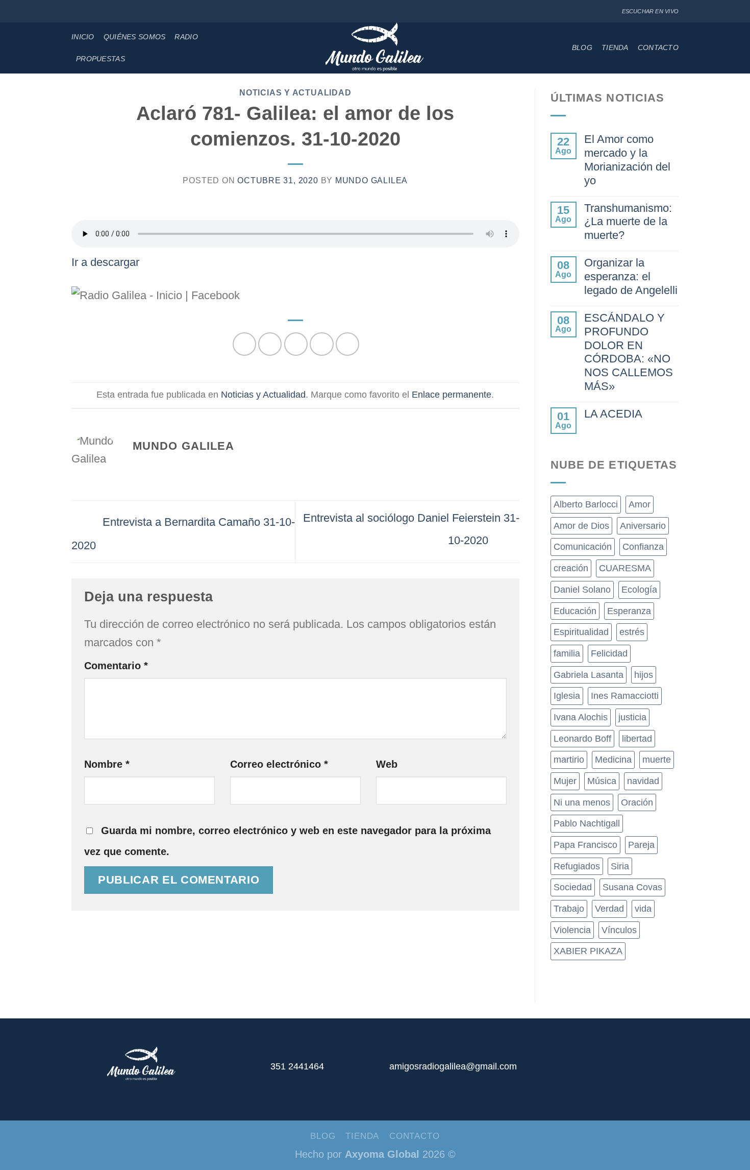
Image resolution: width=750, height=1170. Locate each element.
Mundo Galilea (371, 180)
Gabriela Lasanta (588, 675)
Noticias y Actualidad (295, 92)
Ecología (639, 589)
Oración (637, 802)
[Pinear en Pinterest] (321, 344)
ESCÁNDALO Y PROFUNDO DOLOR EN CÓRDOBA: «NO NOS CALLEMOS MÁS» (628, 352)
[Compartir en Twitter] (270, 344)
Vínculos (619, 930)
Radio (185, 37)
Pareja (641, 845)
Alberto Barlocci (586, 504)
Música (601, 781)
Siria (620, 866)
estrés (631, 632)
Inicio (82, 37)
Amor (640, 504)
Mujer (565, 781)
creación (571, 568)
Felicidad (609, 653)
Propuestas (100, 59)
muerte (656, 759)
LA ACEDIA (613, 413)
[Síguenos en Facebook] (77, 11)
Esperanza (629, 611)
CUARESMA (625, 568)
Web (386, 764)
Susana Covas (632, 887)
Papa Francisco (585, 845)
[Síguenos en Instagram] (88, 11)
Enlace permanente (451, 394)
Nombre (107, 764)
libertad (637, 739)
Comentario (116, 665)
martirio (569, 759)
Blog (582, 47)
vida (643, 909)
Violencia (572, 930)
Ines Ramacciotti (625, 696)
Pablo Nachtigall (587, 823)
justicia (632, 717)
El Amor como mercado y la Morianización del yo (627, 160)
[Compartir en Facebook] (244, 344)
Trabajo (569, 909)
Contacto (658, 47)
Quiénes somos (135, 37)
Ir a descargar (105, 262)
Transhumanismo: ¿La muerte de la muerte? (628, 222)
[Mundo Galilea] (375, 48)
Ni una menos (582, 802)
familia (567, 653)
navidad (643, 781)
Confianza (643, 547)
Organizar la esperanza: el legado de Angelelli (631, 276)
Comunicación (583, 547)
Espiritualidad (581, 632)
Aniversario (643, 526)
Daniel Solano (582, 589)
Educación (575, 611)
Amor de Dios (581, 526)
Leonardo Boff (582, 739)
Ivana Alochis (581, 717)
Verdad (609, 909)
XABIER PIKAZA (588, 951)
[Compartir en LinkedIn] (347, 344)
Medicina (613, 759)
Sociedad (573, 887)
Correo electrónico (279, 764)
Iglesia (567, 696)
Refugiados (577, 866)
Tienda (615, 47)
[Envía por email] (296, 344)
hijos (643, 675)
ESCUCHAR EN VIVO (650, 11)
